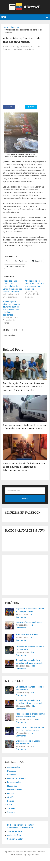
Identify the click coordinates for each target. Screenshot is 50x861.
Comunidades (13, 767)
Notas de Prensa (14, 790)
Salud (9, 805)
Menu (4, 17)
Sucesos (7, 49)
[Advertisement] (25, 79)
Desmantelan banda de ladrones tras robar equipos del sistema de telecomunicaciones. (24, 467)
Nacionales (12, 786)
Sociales (11, 808)
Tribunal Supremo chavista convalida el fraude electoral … (29, 661)
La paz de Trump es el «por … (29, 622)
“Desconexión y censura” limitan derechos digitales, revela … (30, 728)
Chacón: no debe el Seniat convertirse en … (28, 742)
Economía (11, 775)
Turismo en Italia (14, 831)
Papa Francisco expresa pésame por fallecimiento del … (30, 715)
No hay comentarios (25, 49)
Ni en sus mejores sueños (27, 634)
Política (10, 801)
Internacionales (14, 782)
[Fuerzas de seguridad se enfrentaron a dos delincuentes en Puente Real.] (25, 408)
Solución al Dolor (15, 839)
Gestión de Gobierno (16, 778)
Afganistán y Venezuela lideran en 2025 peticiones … (30, 610)
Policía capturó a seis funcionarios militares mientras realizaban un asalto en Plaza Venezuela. (23, 386)
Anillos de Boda (14, 835)
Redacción (9, 46)
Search (25, 498)
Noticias (11, 793)
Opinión (10, 797)
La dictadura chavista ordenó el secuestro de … (30, 648)
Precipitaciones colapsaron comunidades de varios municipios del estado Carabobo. (12, 286)
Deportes (11, 771)
